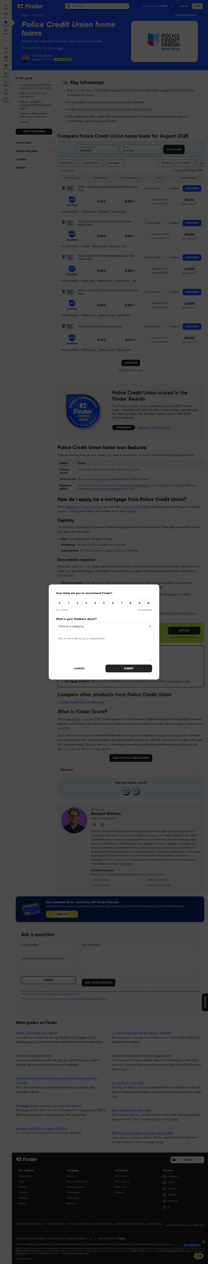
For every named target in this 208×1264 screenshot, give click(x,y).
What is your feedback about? (76, 619)
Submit (129, 668)
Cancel (79, 668)
